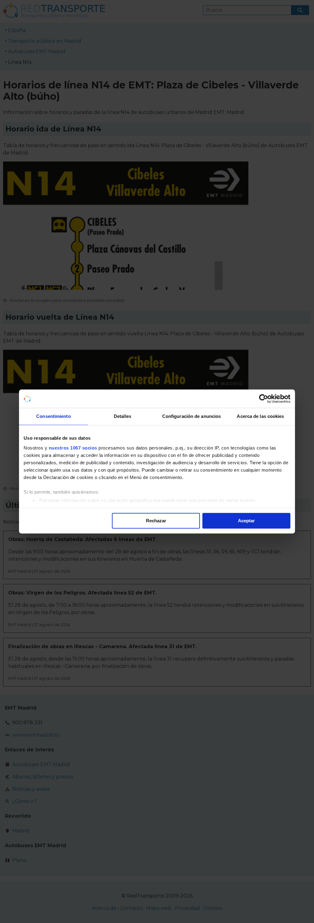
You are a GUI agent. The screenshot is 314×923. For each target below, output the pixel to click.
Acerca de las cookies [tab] (260, 416)
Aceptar (246, 520)
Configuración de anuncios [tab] (191, 416)
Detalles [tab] (122, 416)
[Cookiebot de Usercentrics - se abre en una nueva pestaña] (263, 398)
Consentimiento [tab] (53, 416)
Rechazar (156, 520)
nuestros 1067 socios (73, 447)
